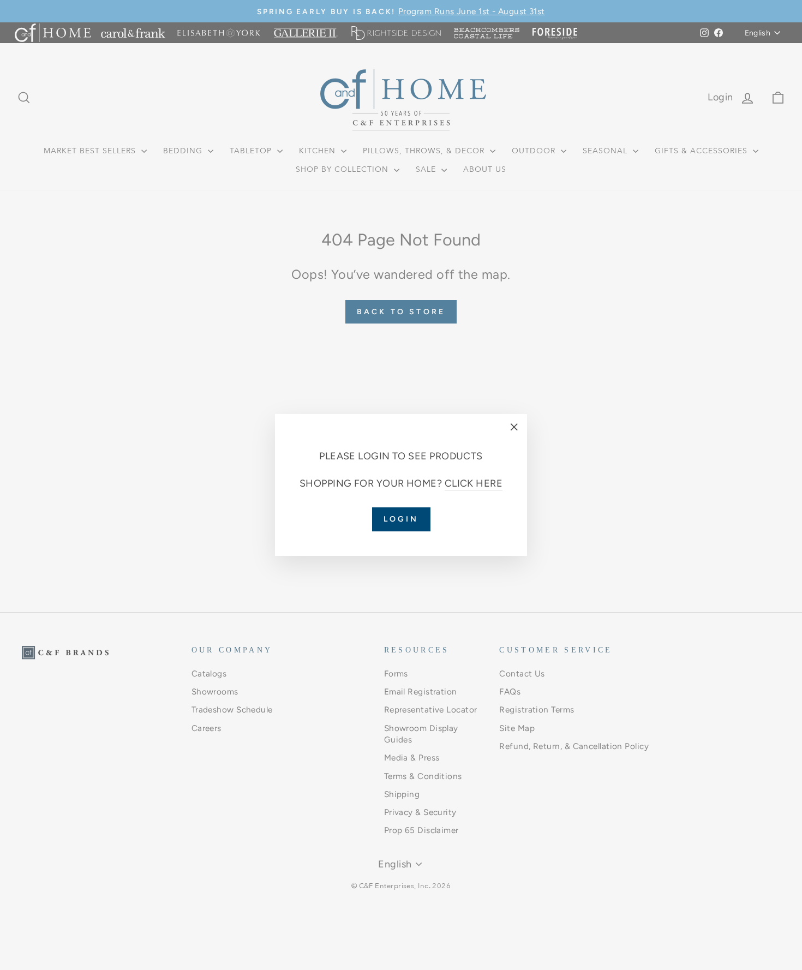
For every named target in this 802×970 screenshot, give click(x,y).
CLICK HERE (474, 483)
